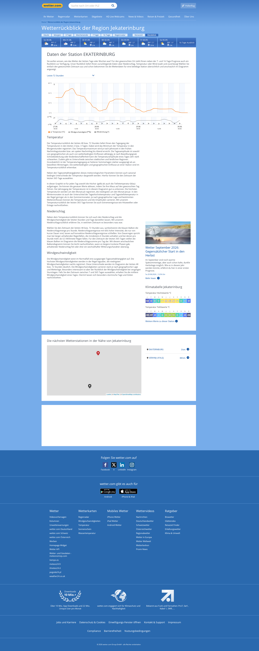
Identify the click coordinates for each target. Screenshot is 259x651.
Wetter (54, 511)
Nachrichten (141, 517)
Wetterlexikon (142, 545)
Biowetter (169, 517)
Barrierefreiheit (112, 631)
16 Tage (106, 35)
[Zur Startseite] (52, 5)
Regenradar (120, 35)
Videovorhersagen (58, 517)
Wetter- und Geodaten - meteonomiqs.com (60, 554)
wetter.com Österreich (60, 537)
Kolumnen (54, 521)
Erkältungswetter (173, 529)
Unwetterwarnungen (59, 525)
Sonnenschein (84, 529)
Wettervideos (145, 511)
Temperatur (83, 525)
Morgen (57, 35)
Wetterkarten (87, 511)
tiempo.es (54, 560)
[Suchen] (112, 6)
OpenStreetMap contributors (131, 394)
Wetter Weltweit (143, 541)
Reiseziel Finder (172, 525)
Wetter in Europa (144, 537)
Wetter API (54, 549)
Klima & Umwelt (172, 533)
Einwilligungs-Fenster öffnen (125, 622)
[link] (49, 16)
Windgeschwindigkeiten (89, 521)
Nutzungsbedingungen (137, 631)
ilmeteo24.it (55, 568)
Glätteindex (170, 521)
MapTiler (116, 394)
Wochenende (82, 35)
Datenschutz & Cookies (92, 622)
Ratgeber (171, 511)
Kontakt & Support (154, 622)
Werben (53, 541)
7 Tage (96, 35)
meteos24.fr (55, 564)
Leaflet (109, 394)
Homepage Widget (58, 545)
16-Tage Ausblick (186, 42)
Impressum (174, 622)
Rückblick (151, 35)
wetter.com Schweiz (59, 533)
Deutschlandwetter (145, 521)
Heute (46, 35)
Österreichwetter (144, 529)
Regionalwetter (143, 533)
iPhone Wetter (113, 517)
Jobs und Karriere (66, 622)
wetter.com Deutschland (61, 529)
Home (44, 22)
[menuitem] (49, 16)
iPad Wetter (112, 521)
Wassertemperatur (87, 533)
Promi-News (142, 549)
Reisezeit (139, 35)
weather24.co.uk (57, 576)
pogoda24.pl (55, 572)
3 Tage (68, 35)
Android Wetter (114, 525)
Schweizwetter (142, 525)
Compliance (94, 631)
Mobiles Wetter (117, 511)
